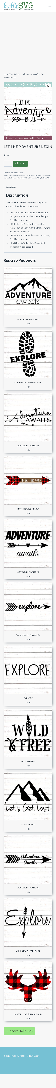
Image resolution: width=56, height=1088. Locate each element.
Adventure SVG (24, 175)
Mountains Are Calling (21, 178)
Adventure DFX (12, 175)
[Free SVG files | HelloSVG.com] (20, 6)
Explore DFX (46, 175)
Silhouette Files (34, 178)
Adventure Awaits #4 (28, 319)
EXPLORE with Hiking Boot (28, 382)
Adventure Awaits (17, 172)
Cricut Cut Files (35, 175)
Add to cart (20, 163)
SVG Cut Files (45, 178)
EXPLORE (28, 698)
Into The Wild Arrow (28, 509)
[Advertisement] (28, 41)
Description (11, 187)
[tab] (28, 187)
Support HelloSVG (19, 1031)
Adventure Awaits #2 (28, 445)
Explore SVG (8, 178)
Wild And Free (28, 761)
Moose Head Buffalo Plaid (28, 1014)
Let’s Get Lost (28, 824)
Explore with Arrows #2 (28, 951)
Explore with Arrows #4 (28, 635)
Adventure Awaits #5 (28, 572)
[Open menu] (49, 6)
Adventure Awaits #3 (28, 888)
